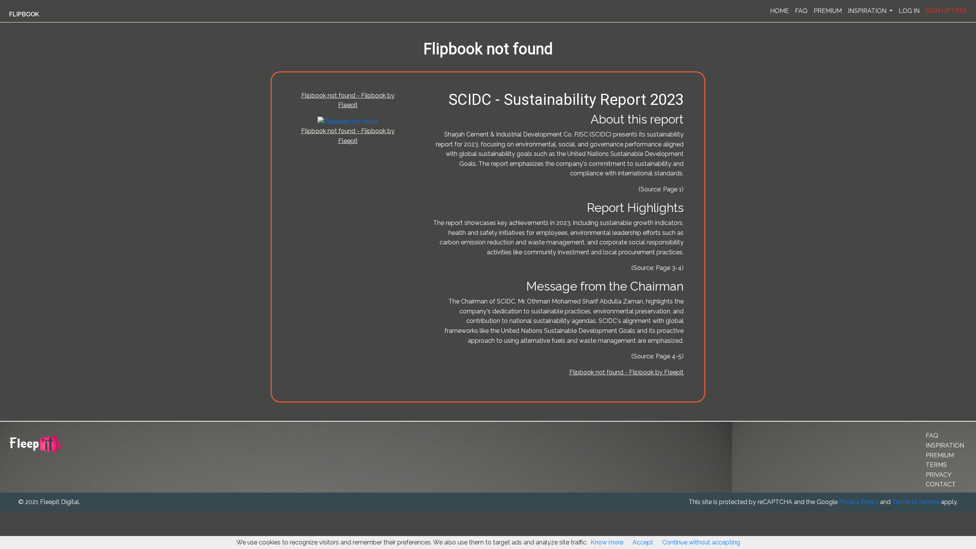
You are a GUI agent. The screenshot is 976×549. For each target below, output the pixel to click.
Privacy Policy (858, 502)
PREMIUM (828, 10)
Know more (607, 542)
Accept (642, 542)
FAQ (801, 10)
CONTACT (941, 484)
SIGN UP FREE (946, 10)
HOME (779, 10)
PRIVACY (939, 474)
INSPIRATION (868, 10)
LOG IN (909, 10)
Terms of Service (915, 502)
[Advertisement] (39, 188)
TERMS (936, 465)
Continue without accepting (701, 542)
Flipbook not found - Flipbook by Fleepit (626, 372)
